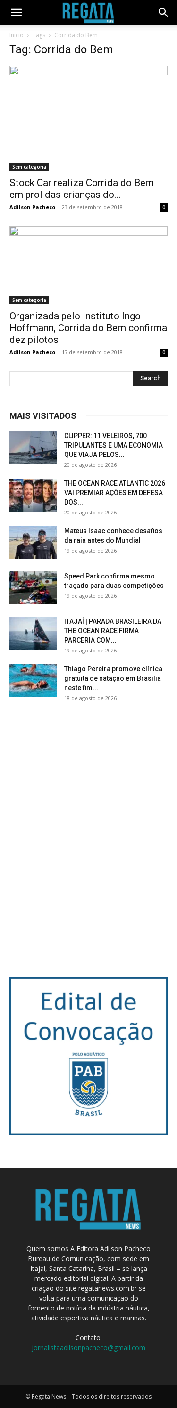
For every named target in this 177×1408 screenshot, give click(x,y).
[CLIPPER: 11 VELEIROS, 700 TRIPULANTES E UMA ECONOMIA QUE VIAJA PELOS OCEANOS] (33, 447)
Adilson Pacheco (32, 207)
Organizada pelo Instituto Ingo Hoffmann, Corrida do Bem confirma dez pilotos (88, 327)
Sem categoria (29, 166)
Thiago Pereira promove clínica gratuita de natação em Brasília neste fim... (113, 678)
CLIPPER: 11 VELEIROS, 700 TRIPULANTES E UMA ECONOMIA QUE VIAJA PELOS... (113, 445)
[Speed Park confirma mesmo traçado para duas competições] (33, 587)
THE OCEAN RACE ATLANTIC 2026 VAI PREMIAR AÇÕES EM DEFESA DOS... (114, 493)
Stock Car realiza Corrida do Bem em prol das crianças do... (81, 188)
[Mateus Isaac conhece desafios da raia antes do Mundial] (33, 542)
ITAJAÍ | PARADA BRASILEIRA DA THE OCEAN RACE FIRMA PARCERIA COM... (112, 631)
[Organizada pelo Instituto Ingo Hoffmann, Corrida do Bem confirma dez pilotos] (88, 265)
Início (16, 35)
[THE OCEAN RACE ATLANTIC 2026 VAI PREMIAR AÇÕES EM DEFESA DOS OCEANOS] (33, 495)
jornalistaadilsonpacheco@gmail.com (88, 1347)
